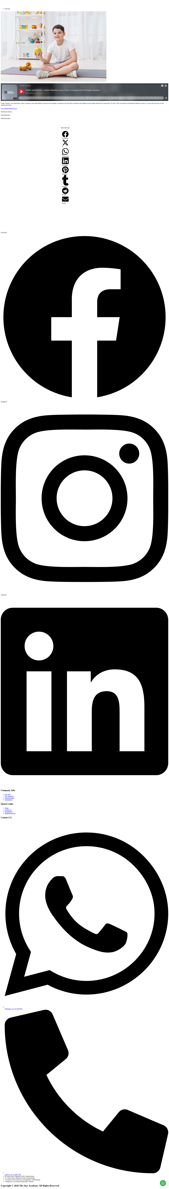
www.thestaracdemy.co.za (9, 108)
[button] (65, 135)
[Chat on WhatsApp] (163, 1183)
